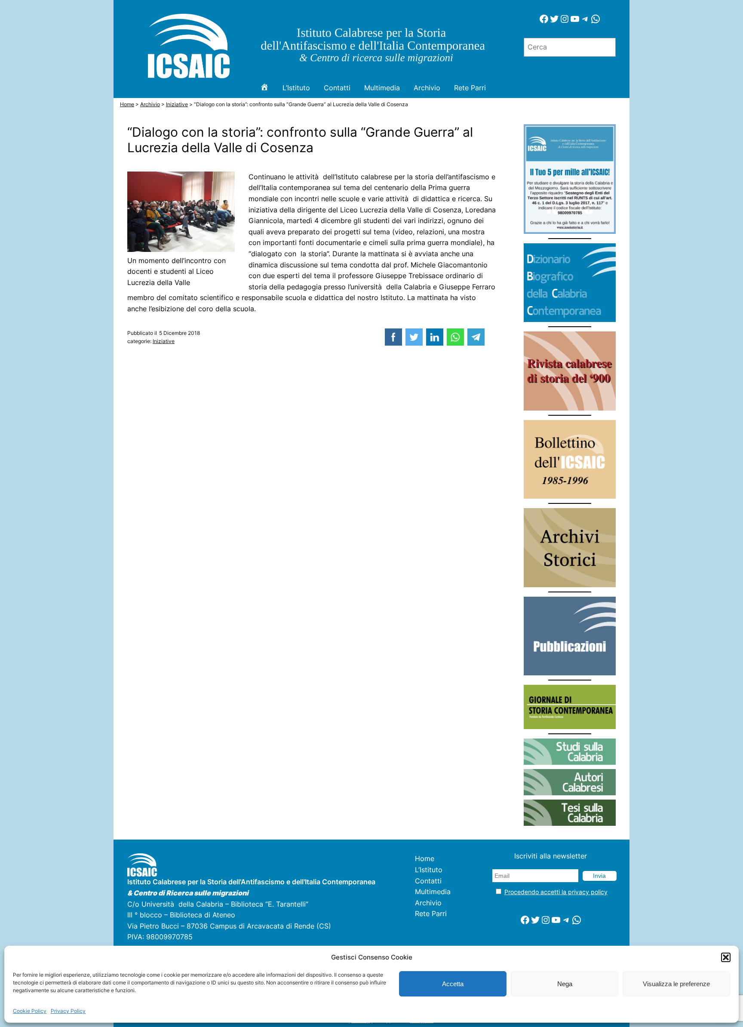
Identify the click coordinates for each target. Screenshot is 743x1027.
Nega (564, 983)
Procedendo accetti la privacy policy (556, 891)
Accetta (453, 983)
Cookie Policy (29, 1011)
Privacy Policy (68, 1011)
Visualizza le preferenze (676, 983)
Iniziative (164, 341)
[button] (726, 957)
